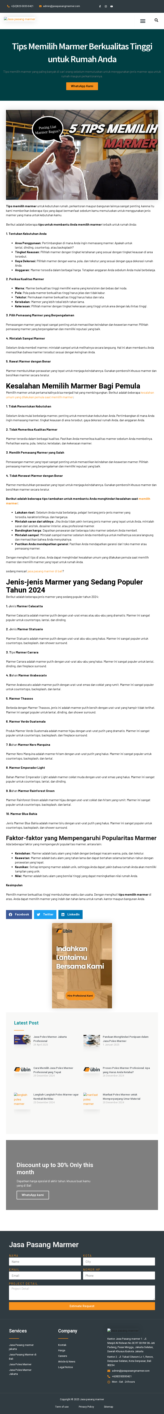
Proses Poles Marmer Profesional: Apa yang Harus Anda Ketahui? (126, 1070)
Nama (13, 1255)
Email (14, 1269)
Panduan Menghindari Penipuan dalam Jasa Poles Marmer (125, 1039)
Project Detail (23, 1283)
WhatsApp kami (33, 1195)
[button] (143, 21)
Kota (87, 1255)
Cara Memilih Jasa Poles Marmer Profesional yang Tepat (53, 1070)
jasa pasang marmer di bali (45, 571)
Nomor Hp (91, 1269)
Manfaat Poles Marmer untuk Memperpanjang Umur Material (121, 1097)
